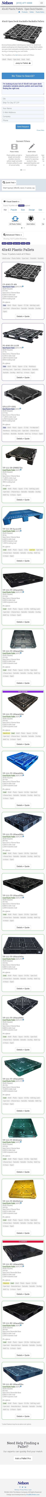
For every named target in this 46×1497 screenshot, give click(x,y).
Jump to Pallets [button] (22, 63)
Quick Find (9, 182)
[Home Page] (19, 12)
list (17, 55)
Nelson (7, 2)
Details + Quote (23, 316)
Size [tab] (23, 210)
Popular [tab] (14, 210)
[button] (22, 286)
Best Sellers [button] (31, 224)
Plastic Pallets (40, 12)
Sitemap (17, 1490)
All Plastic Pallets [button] (15, 224)
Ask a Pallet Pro (23, 1458)
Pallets (32, 12)
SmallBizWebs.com (33, 1494)
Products (25, 12)
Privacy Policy (40, 130)
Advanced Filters (13, 235)
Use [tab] (40, 210)
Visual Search (12, 201)
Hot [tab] (5, 210)
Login (30, 1490)
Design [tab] (32, 210)
